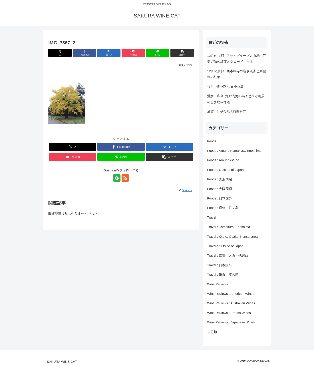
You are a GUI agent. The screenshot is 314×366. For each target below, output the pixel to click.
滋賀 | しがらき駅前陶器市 (226, 111)
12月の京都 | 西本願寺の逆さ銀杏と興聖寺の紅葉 (236, 74)
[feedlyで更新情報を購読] (116, 178)
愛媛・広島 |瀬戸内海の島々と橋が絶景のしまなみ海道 (236, 99)
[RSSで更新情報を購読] (125, 178)
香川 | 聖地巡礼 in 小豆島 (225, 86)
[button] (182, 53)
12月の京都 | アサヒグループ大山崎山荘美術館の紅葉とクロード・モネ (236, 58)
